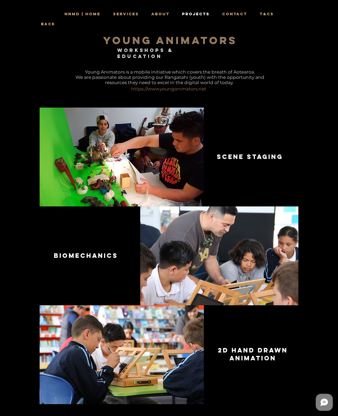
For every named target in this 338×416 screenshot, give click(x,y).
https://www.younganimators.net (168, 88)
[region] (122, 157)
